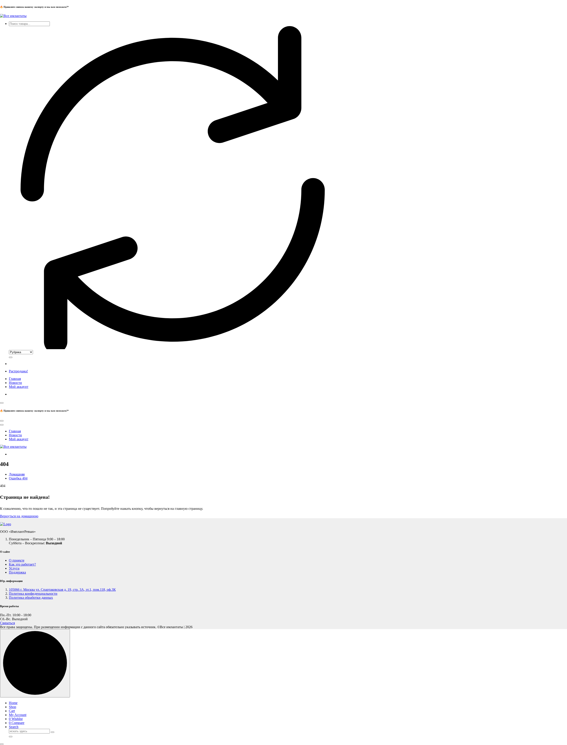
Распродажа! (18, 371)
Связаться (7, 623)
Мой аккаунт (18, 387)
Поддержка (17, 572)
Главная (15, 379)
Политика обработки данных (31, 597)
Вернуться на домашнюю (19, 516)
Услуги (14, 568)
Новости (15, 383)
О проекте (16, 560)
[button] (2, 744)
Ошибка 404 (18, 478)
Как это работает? (22, 564)
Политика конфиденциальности (33, 593)
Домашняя (17, 474)
